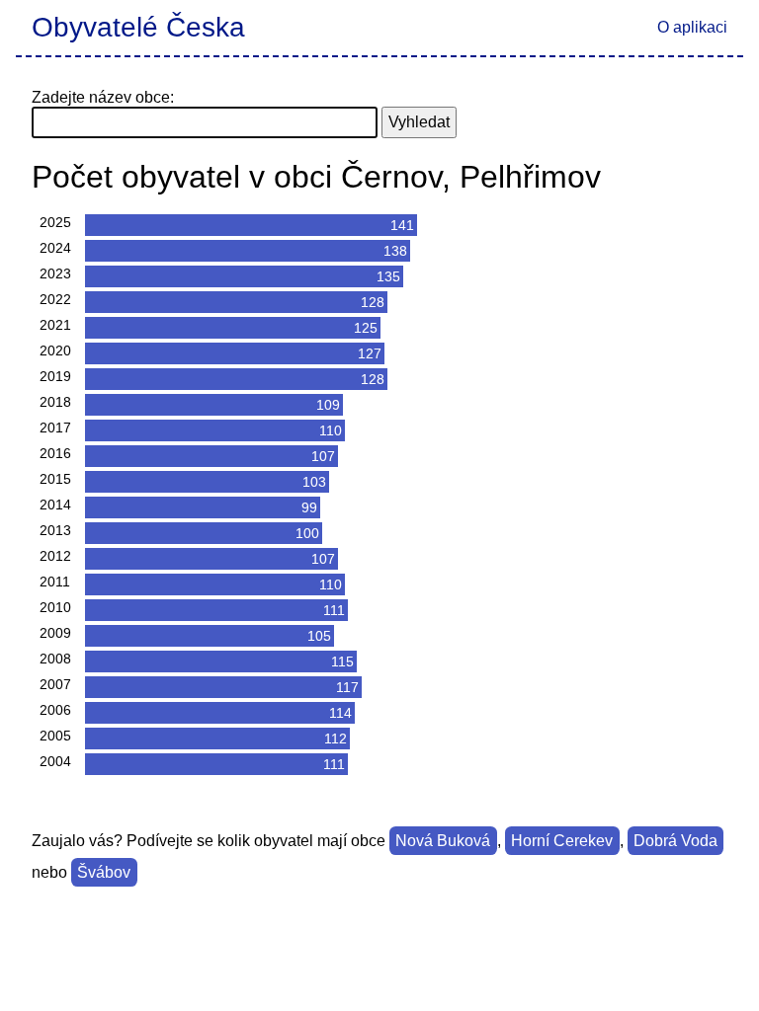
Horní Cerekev (562, 840)
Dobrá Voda (675, 840)
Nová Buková (442, 840)
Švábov (103, 872)
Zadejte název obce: (103, 97)
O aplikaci (692, 27)
